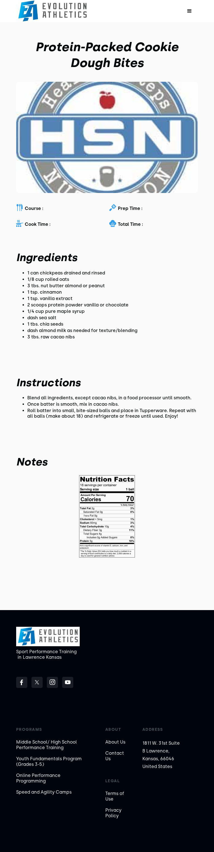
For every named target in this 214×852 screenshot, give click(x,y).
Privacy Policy (113, 813)
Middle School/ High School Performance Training (46, 744)
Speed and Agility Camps (44, 792)
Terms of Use (114, 796)
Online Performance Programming (38, 778)
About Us (115, 742)
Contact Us (114, 756)
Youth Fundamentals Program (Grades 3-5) (49, 761)
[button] (189, 11)
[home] (52, 11)
